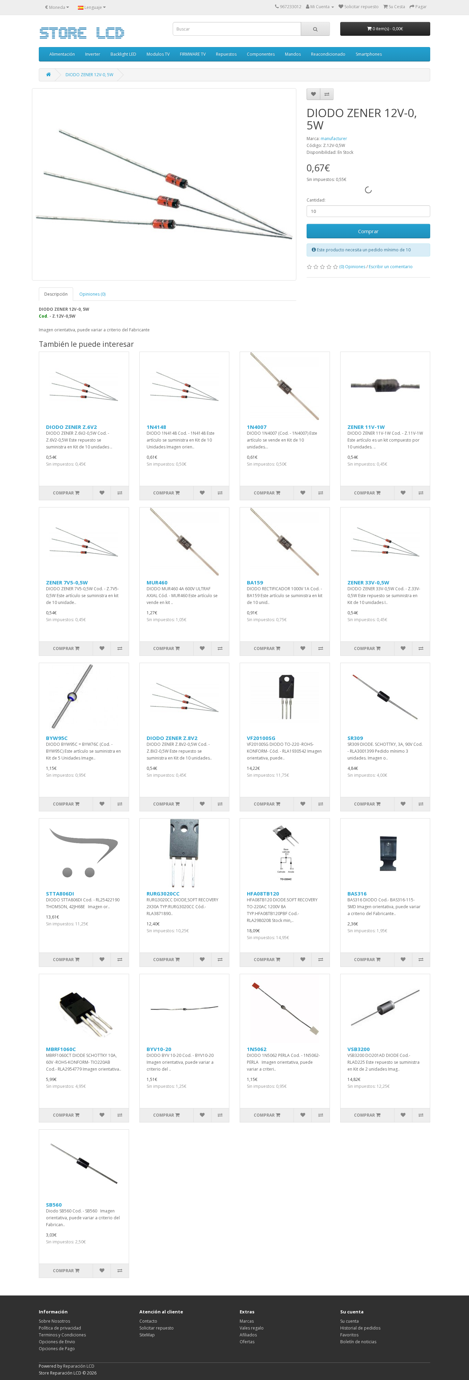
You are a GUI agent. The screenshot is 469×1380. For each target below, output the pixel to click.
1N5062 (256, 1049)
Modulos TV (158, 54)
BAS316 (357, 893)
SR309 (355, 737)
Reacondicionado (328, 54)
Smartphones (369, 54)
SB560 (54, 1204)
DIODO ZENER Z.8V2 (172, 737)
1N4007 (256, 426)
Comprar (368, 231)
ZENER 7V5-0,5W (67, 582)
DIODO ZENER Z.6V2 (71, 426)
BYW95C (57, 737)
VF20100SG (261, 737)
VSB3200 (358, 1049)
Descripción (56, 294)
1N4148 (156, 426)
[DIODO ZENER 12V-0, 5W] (164, 184)
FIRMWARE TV (193, 54)
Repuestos (226, 54)
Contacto (148, 1321)
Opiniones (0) (92, 294)
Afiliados (248, 1335)
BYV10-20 (159, 1049)
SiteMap (147, 1335)
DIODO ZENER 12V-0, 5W (89, 75)
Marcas (247, 1321)
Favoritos (349, 1335)
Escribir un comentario (391, 267)
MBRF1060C (61, 1049)
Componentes (261, 54)
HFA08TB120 (263, 893)
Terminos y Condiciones (62, 1335)
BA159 (255, 582)
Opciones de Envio (57, 1342)
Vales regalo (252, 1328)
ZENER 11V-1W (366, 426)
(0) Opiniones (352, 267)
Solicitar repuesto (156, 1328)
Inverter (92, 54)
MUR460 (157, 582)
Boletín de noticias (358, 1342)
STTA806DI (60, 893)
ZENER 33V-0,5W (368, 582)
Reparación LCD (78, 1366)
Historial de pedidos (360, 1328)
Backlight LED (123, 54)
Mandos (293, 54)
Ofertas (247, 1342)
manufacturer (334, 138)
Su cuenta (349, 1321)
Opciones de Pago (57, 1349)
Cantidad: (316, 200)
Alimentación (62, 54)
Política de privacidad (60, 1328)
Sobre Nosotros (54, 1321)
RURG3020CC (163, 893)
